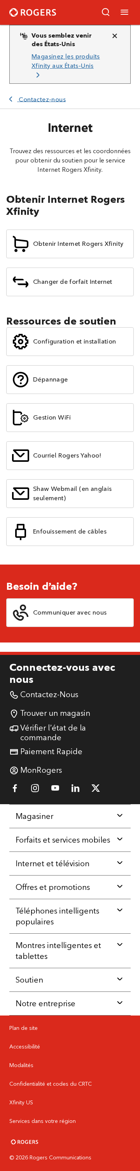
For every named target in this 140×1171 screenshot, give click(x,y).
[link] (67, 66)
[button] (105, 12)
